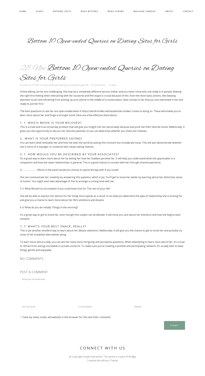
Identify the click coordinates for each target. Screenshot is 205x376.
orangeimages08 (78, 85)
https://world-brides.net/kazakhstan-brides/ (106, 111)
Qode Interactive (93, 356)
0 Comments (98, 85)
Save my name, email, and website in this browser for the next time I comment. (67, 317)
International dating (54, 85)
